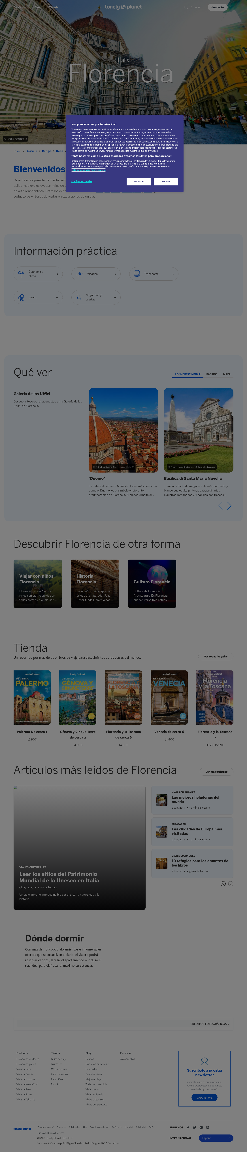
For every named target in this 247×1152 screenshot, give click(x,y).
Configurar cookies (81, 181)
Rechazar (138, 181)
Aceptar (165, 181)
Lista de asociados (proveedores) (88, 170)
